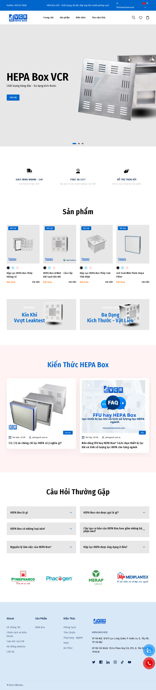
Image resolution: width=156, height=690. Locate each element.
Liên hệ (13, 97)
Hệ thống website (16, 646)
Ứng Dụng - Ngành (73, 637)
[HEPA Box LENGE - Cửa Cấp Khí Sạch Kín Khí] (44, 267)
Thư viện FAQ (98, 17)
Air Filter (68, 648)
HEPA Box (40, 627)
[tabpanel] (78, 85)
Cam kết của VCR (15, 641)
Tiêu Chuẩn (69, 632)
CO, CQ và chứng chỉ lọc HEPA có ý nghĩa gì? (35, 443)
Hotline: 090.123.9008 (17, 5)
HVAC (66, 642)
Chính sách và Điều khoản (17, 634)
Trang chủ (48, 17)
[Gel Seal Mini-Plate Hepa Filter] (117, 267)
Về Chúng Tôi (13, 627)
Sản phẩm (65, 17)
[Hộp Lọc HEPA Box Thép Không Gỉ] (8, 267)
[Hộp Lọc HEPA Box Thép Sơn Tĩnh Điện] (81, 267)
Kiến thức (81, 17)
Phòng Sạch (70, 627)
